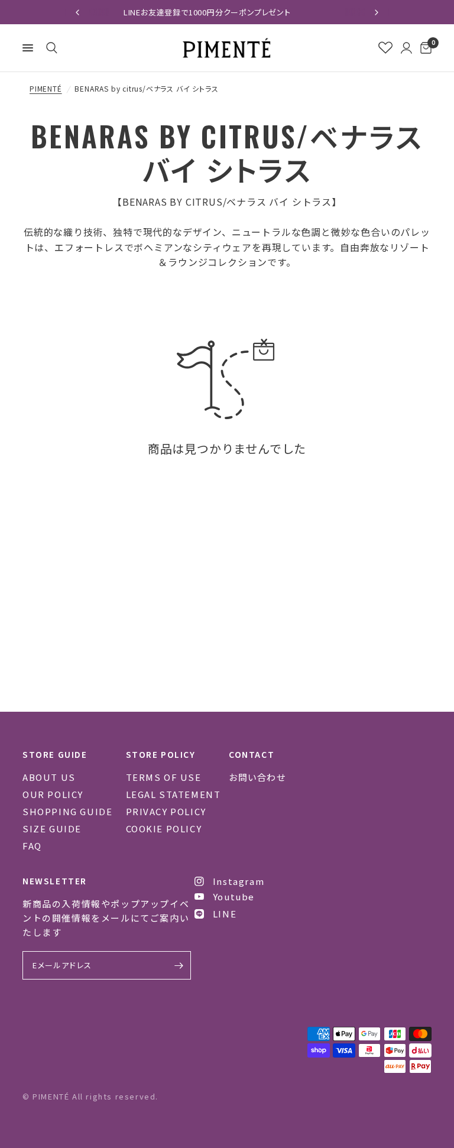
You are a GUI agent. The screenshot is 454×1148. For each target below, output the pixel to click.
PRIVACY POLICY (166, 811)
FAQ (32, 845)
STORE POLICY (161, 754)
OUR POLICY (52, 794)
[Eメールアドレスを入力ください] (179, 965)
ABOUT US (49, 777)
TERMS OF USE (164, 777)
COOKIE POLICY (164, 828)
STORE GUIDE (54, 754)
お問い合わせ (257, 777)
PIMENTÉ (46, 88)
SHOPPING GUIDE (67, 811)
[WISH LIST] (385, 48)
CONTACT (251, 754)
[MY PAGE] (406, 48)
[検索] (49, 48)
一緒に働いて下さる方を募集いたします (297, 12)
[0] (424, 48)
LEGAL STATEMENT (173, 794)
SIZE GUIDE (52, 828)
